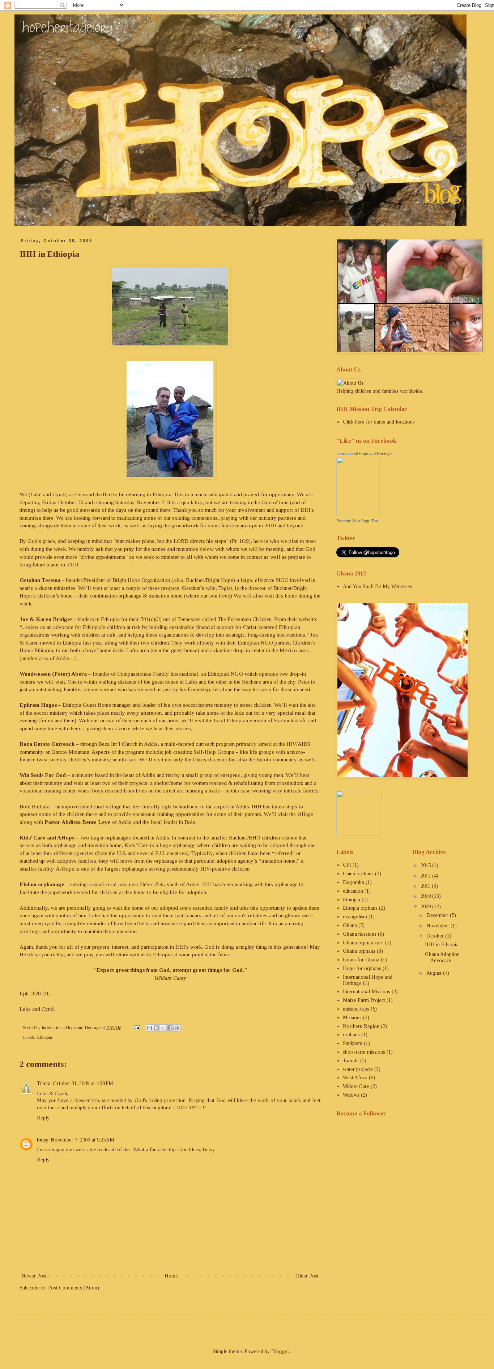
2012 (426, 876)
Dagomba (353, 882)
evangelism (355, 916)
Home (171, 1276)
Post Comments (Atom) (73, 1288)
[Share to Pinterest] (176, 1028)
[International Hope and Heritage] (358, 513)
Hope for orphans (362, 968)
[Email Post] (136, 1027)
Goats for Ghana (361, 959)
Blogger (280, 1351)
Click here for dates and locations (379, 422)
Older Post (307, 1276)
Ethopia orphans (360, 908)
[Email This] (149, 1028)
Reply (43, 1118)
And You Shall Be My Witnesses (377, 586)
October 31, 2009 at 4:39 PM (83, 1083)
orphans (351, 1034)
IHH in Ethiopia (442, 944)
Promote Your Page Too (357, 521)
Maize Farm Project (364, 1000)
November (438, 925)
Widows (351, 1095)
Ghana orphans (359, 951)
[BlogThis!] (156, 1028)
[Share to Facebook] (170, 1028)
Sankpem (352, 1043)
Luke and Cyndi (48, 494)
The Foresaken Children (245, 619)
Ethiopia (44, 1037)
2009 (426, 906)
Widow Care (356, 1086)
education (353, 891)
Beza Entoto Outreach (47, 744)
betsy (42, 1140)
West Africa (355, 1077)
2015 (426, 865)
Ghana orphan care (363, 942)
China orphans (358, 873)
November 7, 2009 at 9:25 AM (82, 1140)
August (434, 973)
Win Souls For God (43, 775)
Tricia (44, 1083)
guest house (165, 682)
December (438, 915)
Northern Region (361, 1026)
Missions (352, 1017)
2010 (426, 896)
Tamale (351, 1060)
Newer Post (34, 1276)
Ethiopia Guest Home (87, 705)
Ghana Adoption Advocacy (442, 957)
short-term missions (364, 1052)
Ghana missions (359, 934)
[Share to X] (163, 1028)
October (435, 936)
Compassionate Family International (157, 674)
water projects (358, 1069)
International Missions (366, 991)
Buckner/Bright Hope (209, 580)
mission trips (356, 1009)
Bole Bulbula (35, 806)
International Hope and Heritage (364, 453)
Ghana (350, 925)
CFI (347, 865)
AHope (66, 837)
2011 (426, 886)
